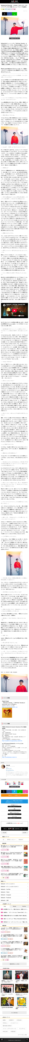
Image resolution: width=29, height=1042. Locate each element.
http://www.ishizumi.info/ (10, 770)
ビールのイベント (14, 1023)
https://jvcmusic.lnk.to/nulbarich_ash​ (9, 707)
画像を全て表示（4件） (15, 38)
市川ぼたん (5, 1023)
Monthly (24, 906)
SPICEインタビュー (11, 839)
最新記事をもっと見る (14, 964)
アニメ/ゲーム (22, 1028)
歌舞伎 (4, 1020)
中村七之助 (5, 1031)
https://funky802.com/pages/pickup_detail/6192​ (12, 740)
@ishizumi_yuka (8, 768)
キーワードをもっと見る (22, 1034)
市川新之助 (19, 1020)
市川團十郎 (11, 1020)
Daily (5, 906)
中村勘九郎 (13, 1031)
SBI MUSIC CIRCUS (7, 1025)
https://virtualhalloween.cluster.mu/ (9, 757)
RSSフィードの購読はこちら (15, 795)
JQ (3, 839)
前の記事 (4, 832)
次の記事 (24, 832)
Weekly (14, 906)
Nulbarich (21, 839)
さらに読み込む (14, 1012)
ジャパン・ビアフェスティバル (9, 1028)
